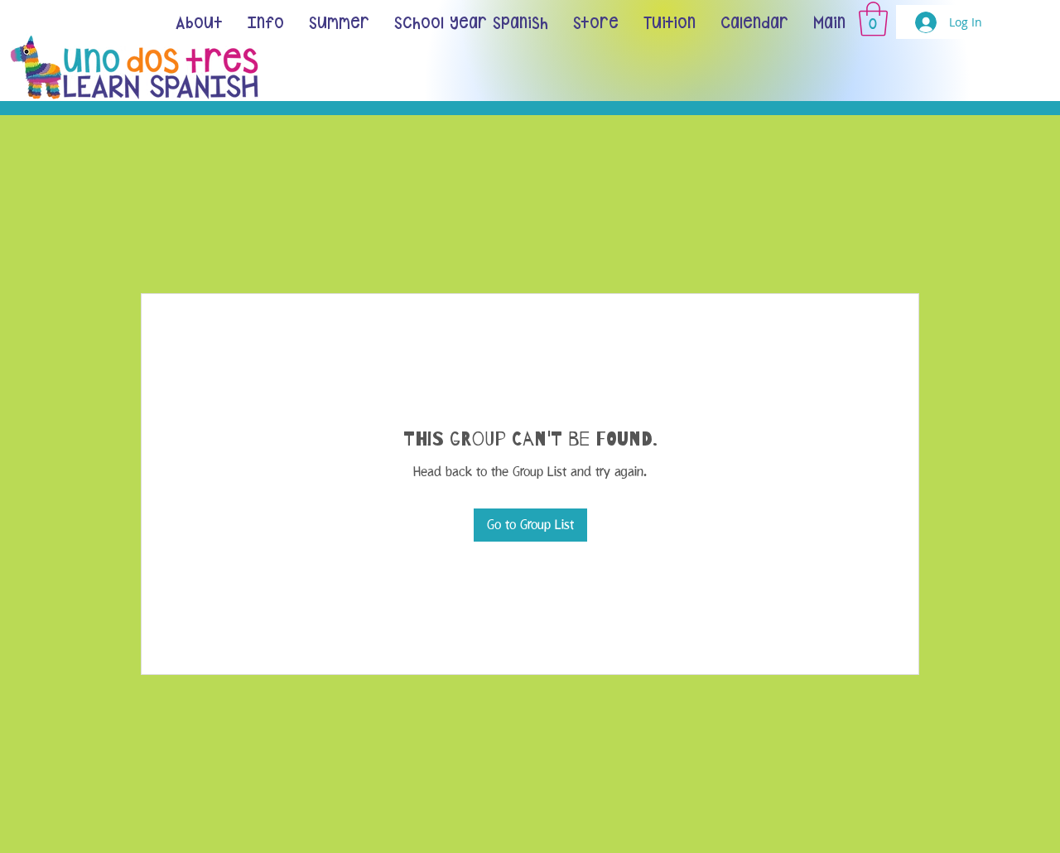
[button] (873, 19)
